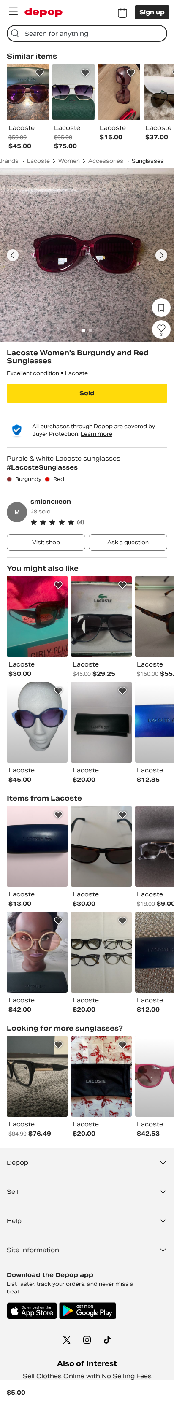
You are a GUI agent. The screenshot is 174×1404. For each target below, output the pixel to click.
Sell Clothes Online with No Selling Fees (87, 1376)
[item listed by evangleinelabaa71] (37, 722)
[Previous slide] (12, 255)
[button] (98, 522)
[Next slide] (161, 255)
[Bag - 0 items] (122, 13)
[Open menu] (13, 11)
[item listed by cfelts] (37, 846)
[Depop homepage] (43, 12)
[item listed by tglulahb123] (101, 616)
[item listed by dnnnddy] (37, 952)
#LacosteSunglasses (42, 467)
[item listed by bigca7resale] (37, 1076)
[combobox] (87, 33)
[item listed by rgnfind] (101, 952)
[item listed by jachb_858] (101, 846)
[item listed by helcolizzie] (101, 1076)
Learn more (96, 434)
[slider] (87, 255)
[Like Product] (40, 73)
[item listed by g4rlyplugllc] (37, 616)
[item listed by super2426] (101, 722)
